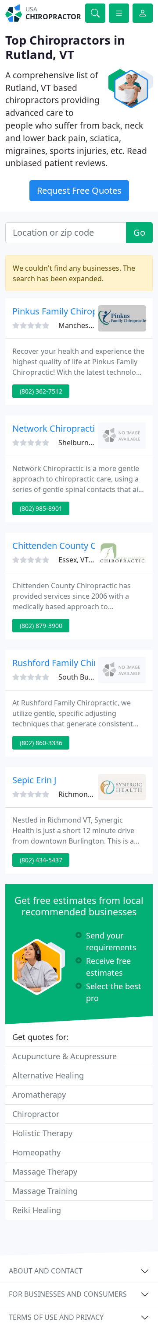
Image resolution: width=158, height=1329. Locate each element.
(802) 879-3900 (41, 625)
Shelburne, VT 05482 (92, 442)
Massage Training (45, 1191)
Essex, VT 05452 (84, 560)
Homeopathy (36, 1152)
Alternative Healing (48, 1075)
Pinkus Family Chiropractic (66, 311)
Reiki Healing (36, 1210)
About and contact (46, 1271)
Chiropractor (35, 1114)
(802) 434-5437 (41, 860)
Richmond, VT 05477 (92, 794)
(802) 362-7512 (41, 391)
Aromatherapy (39, 1094)
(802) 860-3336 (41, 743)
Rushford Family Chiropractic (71, 663)
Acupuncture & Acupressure (64, 1056)
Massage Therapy (44, 1171)
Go (139, 232)
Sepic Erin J (34, 780)
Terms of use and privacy (56, 1317)
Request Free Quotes (79, 190)
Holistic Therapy (42, 1133)
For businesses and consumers (68, 1294)
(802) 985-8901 (41, 508)
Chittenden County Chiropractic (76, 545)
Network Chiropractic (55, 428)
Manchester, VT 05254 (94, 325)
